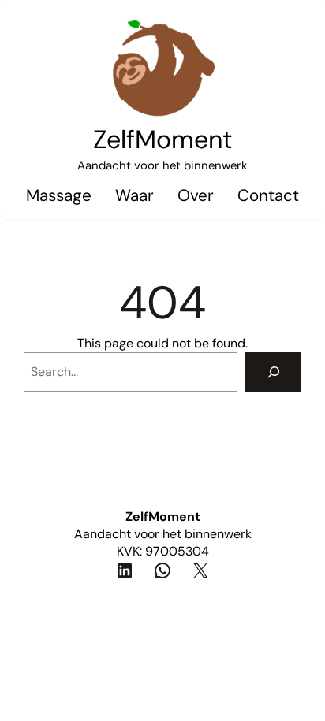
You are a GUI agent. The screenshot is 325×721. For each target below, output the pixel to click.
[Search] (273, 371)
